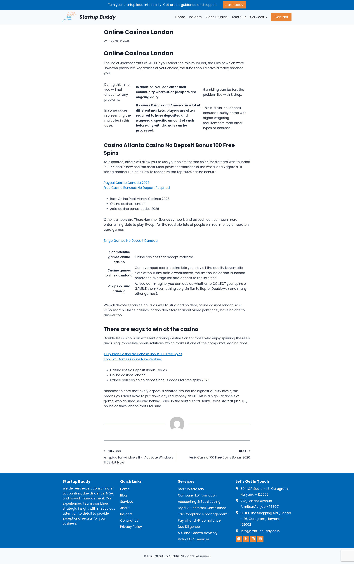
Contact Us (129, 520)
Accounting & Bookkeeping (199, 501)
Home (180, 17)
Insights (195, 17)
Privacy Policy (131, 527)
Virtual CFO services (193, 539)
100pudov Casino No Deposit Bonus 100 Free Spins (143, 354)
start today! (234, 4)
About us (239, 17)
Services (126, 501)
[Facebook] (239, 539)
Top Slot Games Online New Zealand (133, 359)
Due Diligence (189, 527)
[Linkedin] (260, 539)
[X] (246, 539)
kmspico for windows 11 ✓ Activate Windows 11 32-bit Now (138, 457)
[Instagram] (253, 539)
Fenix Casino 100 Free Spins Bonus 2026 (219, 454)
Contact (281, 17)
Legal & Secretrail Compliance (202, 508)
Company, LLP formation (197, 495)
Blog (123, 495)
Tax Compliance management (203, 514)
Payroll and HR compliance (199, 520)
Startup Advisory (191, 489)
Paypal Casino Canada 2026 (127, 183)
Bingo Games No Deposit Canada (131, 240)
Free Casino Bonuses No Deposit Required (137, 188)
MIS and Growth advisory (198, 533)
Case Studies (217, 17)
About (125, 508)
